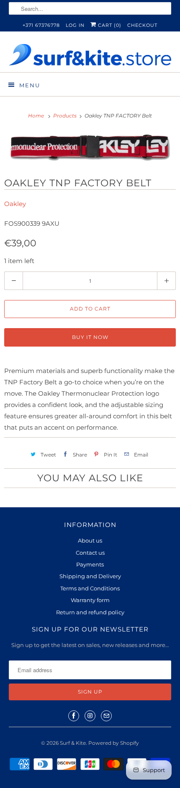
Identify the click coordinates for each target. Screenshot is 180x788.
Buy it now (90, 337)
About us (90, 540)
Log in (75, 25)
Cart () (108, 25)
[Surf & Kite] (90, 55)
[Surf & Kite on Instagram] (90, 715)
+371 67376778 (41, 25)
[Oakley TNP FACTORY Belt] (90, 147)
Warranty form (90, 600)
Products (65, 115)
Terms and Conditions (90, 588)
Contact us (90, 552)
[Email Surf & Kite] (106, 715)
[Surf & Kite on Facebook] (73, 715)
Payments (90, 564)
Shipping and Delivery (90, 576)
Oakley (15, 204)
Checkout (142, 25)
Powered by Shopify (113, 743)
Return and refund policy (90, 612)
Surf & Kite (73, 743)
